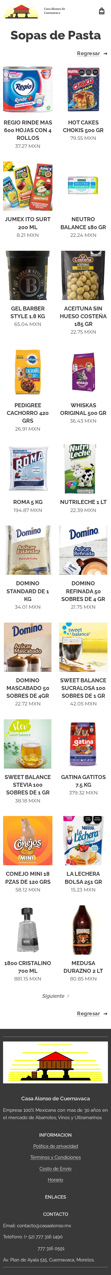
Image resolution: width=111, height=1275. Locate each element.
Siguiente (53, 996)
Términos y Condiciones (55, 1157)
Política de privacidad (55, 1146)
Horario (55, 1180)
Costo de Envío (55, 1168)
